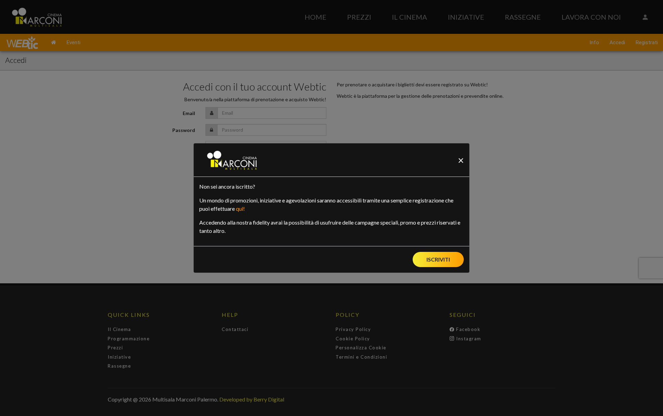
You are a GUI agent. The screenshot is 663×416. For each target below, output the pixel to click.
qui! (240, 208)
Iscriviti (438, 259)
